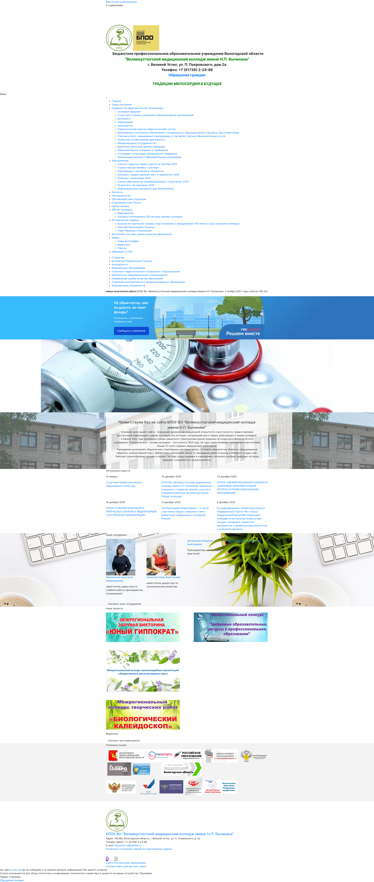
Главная (116, 101)
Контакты (117, 192)
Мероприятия (125, 213)
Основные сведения (129, 111)
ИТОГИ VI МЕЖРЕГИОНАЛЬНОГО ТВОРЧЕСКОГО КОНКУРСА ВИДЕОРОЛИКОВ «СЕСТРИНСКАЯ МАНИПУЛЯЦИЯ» (131, 511)
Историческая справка (125, 220)
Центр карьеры (120, 206)
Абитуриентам (120, 160)
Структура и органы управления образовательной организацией (155, 115)
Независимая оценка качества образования (137, 278)
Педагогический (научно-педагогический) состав (146, 129)
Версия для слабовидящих (121, 1)
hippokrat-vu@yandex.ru (128, 845)
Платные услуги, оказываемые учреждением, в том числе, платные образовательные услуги (171, 136)
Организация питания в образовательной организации (149, 157)
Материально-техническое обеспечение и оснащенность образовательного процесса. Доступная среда (178, 132)
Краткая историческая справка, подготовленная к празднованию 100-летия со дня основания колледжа (178, 223)
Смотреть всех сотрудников (124, 603)
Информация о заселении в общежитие (141, 171)
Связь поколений (122, 104)
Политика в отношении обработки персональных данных (139, 848)
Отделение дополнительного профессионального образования (148, 281)
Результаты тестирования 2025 (136, 185)
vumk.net (16, 869)
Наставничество (121, 195)
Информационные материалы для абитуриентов (146, 188)
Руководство (125, 125)
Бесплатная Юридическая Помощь (132, 260)
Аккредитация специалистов (129, 285)
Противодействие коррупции (129, 199)
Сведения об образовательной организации (137, 108)
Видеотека (124, 244)
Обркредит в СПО (122, 251)
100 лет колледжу (122, 209)
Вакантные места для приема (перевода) (141, 146)
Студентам (118, 257)
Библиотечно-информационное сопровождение (139, 274)
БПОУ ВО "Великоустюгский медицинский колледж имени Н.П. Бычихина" (170, 834)
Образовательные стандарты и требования (143, 150)
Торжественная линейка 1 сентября (138, 167)
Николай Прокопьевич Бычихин (136, 227)
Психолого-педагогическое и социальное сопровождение (146, 271)
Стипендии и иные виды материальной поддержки (147, 153)
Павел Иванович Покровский (135, 230)
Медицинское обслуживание (128, 267)
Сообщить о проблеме (131, 331)
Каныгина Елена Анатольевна (123, 577)
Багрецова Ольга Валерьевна (204, 540)
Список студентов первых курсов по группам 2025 (147, 164)
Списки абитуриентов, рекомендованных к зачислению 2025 (153, 181)
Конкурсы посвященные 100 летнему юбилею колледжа (150, 216)
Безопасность (120, 264)
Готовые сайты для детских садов (126, 866)
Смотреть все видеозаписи (124, 740)
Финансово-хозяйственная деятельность (141, 139)
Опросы (122, 248)
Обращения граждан (187, 75)
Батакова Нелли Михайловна (244, 577)
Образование (125, 122)
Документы (124, 118)
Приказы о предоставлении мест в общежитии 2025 (148, 174)
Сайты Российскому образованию (126, 862)
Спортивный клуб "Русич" (127, 202)
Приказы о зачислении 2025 (134, 178)
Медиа (115, 237)
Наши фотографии (128, 241)
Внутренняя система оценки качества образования (142, 234)
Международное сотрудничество (137, 143)
